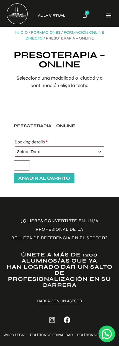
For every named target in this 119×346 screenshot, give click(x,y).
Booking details (31, 142)
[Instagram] (52, 320)
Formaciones (45, 32)
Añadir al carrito (44, 178)
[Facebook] (67, 320)
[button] (108, 15)
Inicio (21, 32)
